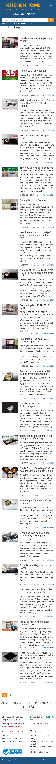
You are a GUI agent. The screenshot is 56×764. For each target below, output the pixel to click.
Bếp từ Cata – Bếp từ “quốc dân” (35, 136)
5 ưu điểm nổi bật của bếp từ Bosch (35, 566)
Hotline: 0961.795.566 (23, 14)
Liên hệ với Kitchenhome (14, 741)
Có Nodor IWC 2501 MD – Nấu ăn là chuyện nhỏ (36, 405)
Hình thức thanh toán (40, 752)
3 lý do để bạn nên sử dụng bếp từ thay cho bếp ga (34, 534)
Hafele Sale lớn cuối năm (33, 70)
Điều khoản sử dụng (12, 738)
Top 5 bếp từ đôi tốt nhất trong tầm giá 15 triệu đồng (36, 437)
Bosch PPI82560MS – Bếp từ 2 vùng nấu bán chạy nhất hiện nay (37, 235)
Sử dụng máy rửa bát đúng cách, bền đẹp (34, 623)
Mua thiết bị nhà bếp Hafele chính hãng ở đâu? (35, 340)
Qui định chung (9, 736)
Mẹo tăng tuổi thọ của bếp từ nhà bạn (35, 502)
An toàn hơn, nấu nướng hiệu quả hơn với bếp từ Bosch (36, 372)
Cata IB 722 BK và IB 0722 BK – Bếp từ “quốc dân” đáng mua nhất (36, 273)
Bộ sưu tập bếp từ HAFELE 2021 (35, 306)
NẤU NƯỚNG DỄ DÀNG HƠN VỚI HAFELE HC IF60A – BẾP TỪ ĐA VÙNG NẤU (36, 656)
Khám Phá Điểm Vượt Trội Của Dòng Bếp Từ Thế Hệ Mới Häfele (37, 103)
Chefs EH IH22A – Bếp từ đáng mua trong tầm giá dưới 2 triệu (37, 469)
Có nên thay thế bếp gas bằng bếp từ (36, 40)
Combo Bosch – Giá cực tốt (35, 200)
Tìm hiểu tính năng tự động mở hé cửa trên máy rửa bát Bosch (37, 169)
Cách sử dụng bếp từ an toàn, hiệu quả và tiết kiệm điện (36, 591)
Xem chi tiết (48, 65)
